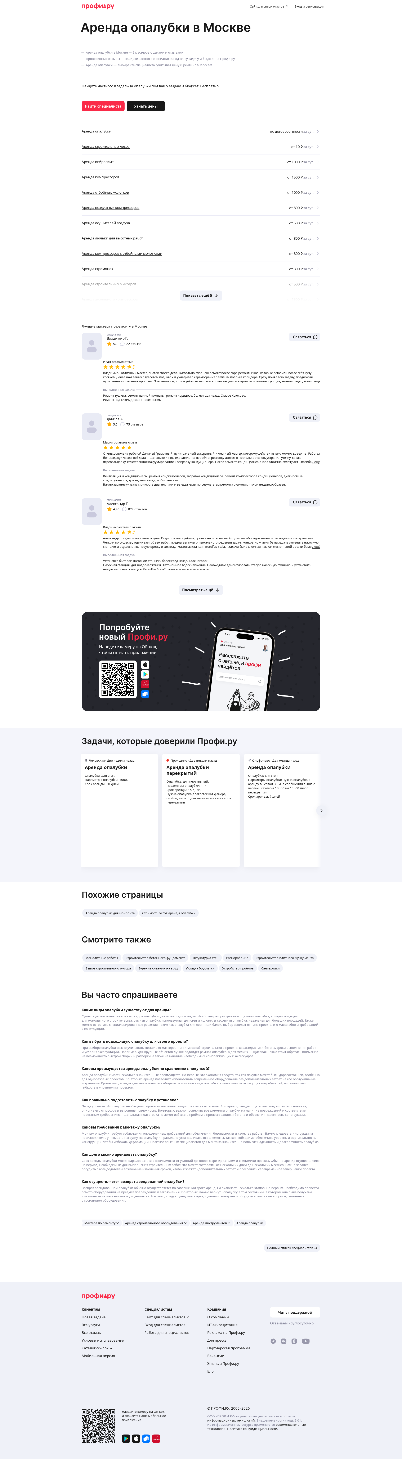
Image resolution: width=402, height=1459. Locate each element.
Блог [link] (211, 1371)
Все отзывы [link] (92, 1332)
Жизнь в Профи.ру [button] (223, 1363)
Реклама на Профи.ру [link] (226, 1332)
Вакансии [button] (215, 1355)
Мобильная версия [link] (98, 1355)
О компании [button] (218, 1317)
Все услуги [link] (91, 1324)
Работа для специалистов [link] (166, 1332)
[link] (103, 106)
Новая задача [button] (94, 1317)
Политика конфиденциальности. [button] (252, 1429)
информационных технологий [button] (231, 1420)
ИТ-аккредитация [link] (222, 1324)
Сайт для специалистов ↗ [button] (167, 1317)
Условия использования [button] (103, 1340)
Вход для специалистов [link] (165, 1324)
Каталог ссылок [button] (95, 1348)
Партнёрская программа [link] (228, 1348)
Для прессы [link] (217, 1340)
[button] (304, 337)
